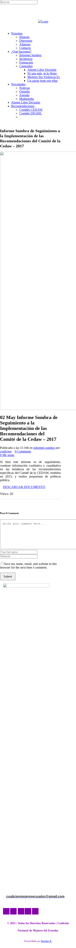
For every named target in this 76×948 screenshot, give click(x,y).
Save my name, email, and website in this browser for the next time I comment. (28, 565)
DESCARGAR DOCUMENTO (24, 487)
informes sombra (44, 447)
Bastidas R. (46, 941)
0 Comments (23, 451)
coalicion (6, 451)
